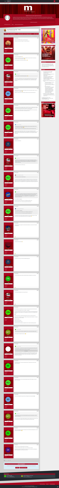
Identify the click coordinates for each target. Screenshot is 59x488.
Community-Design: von (29, 486)
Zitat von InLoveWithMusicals (20, 208)
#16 (37, 290)
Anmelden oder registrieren (33, 22)
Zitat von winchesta (18, 124)
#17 (37, 307)
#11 (37, 206)
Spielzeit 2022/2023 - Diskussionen (28, 475)
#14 (37, 256)
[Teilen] (38, 36)
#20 (37, 360)
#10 (37, 189)
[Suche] (54, 1)
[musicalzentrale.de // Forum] (29, 9)
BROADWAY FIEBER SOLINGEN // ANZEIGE (47, 45)
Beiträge (6, 51)
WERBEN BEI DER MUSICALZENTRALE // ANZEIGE (46, 102)
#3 (37, 71)
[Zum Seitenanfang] (58, 487)
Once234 (8, 476)
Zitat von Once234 (18, 329)
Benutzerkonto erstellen (23, 467)
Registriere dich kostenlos (23, 465)
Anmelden (5, 3)
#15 (37, 273)
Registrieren (8, 3)
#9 (37, 172)
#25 (37, 444)
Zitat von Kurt (18, 74)
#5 (37, 105)
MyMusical (24, 476)
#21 (37, 377)
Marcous (9, 30)
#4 (37, 88)
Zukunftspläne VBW (9, 475)
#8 (37, 155)
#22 (37, 394)
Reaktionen (6, 83)
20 (8, 460)
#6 (37, 122)
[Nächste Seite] (10, 36)
